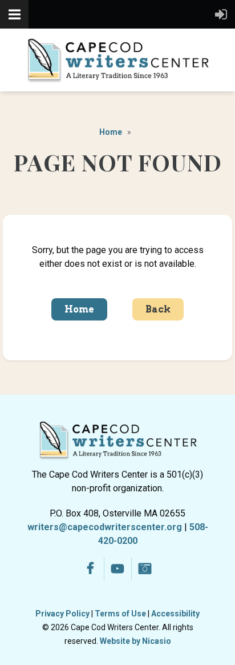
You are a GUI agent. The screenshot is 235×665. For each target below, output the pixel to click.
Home (110, 132)
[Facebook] (90, 569)
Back (158, 309)
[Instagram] (145, 569)
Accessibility (175, 613)
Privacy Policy (62, 613)
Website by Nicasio (135, 641)
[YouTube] (117, 569)
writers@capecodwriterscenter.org (104, 527)
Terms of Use (120, 613)
